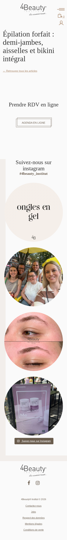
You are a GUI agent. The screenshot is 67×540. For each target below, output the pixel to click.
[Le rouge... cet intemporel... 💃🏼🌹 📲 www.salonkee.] (33, 212)
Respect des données (34, 518)
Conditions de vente (33, 530)
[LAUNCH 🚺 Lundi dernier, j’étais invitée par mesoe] (33, 406)
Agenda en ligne (33, 122)
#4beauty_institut (34, 173)
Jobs (33, 512)
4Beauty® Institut (33, 9)
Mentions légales (33, 524)
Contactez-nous (33, 506)
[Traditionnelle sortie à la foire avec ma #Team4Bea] (33, 276)
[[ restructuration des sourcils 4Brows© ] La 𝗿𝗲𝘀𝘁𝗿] (33, 341)
